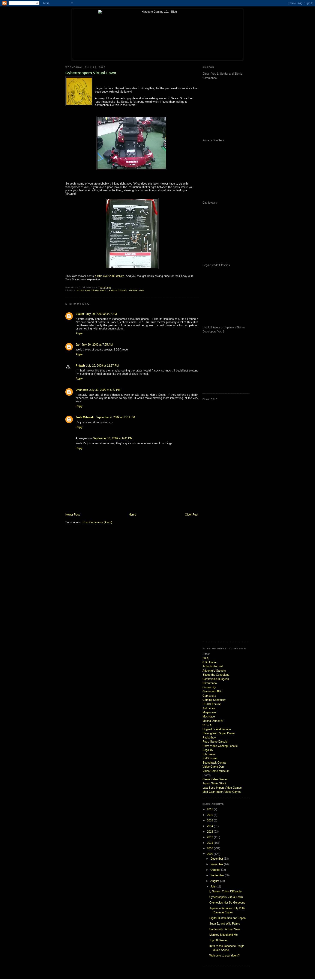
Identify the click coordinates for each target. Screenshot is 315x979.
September (217, 875)
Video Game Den (213, 766)
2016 (210, 815)
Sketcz (80, 314)
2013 (210, 831)
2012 (210, 837)
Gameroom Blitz (212, 691)
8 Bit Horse (209, 662)
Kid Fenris (208, 708)
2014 (210, 826)
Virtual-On (136, 290)
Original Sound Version (216, 729)
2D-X (205, 658)
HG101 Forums (211, 704)
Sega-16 (207, 750)
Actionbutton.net (212, 666)
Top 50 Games (218, 940)
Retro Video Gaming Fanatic (220, 745)
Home (132, 514)
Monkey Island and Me (223, 934)
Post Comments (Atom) (97, 522)
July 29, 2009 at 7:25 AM (97, 344)
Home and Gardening (91, 290)
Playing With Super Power (218, 733)
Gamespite (209, 695)
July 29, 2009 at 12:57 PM (102, 365)
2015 (210, 820)
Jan (78, 344)
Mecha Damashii (212, 720)
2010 (210, 848)
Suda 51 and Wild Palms (224, 923)
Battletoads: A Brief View (224, 929)
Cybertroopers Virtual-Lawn (90, 73)
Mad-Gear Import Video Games (221, 791)
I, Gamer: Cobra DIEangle (225, 891)
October (215, 869)
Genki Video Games (215, 779)
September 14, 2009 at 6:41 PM (112, 438)
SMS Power (209, 758)
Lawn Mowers (117, 290)
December (217, 858)
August (215, 881)
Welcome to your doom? (224, 955)
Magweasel (209, 712)
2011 (210, 842)
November (217, 864)
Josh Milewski (85, 417)
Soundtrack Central (214, 762)
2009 (210, 854)
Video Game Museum (216, 771)
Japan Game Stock (214, 783)
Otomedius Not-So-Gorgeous (227, 902)
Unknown (82, 389)
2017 (210, 809)
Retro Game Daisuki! (215, 741)
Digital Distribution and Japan (227, 918)
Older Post (191, 514)
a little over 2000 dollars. (110, 276)
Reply (79, 333)
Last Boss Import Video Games (222, 787)
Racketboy (209, 737)
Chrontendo (209, 683)
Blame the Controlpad (215, 674)
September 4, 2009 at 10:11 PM (115, 417)
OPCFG (207, 724)
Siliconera (208, 754)
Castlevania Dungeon (215, 679)
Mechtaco (208, 716)
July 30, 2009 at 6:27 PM (104, 389)
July (213, 886)
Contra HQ (209, 687)
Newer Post (72, 514)
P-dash (80, 365)
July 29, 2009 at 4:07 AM (101, 314)
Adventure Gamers (214, 670)
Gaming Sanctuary (214, 699)
